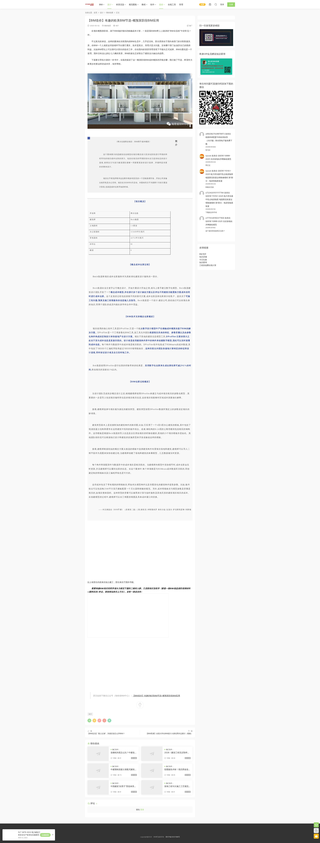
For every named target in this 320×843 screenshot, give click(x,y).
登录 (142, 809)
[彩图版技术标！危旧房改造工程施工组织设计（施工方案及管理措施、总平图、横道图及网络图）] (151, 770)
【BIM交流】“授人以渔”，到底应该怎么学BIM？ (106, 733)
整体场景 (107, 26)
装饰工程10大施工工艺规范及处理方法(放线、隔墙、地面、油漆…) (177, 786)
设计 (109, 4)
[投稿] (210, 4)
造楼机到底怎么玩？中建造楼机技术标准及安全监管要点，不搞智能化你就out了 (124, 752)
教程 (144, 4)
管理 (181, 4)
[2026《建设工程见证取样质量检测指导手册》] (151, 754)
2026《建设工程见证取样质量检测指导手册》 (176, 752)
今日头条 (203, 259)
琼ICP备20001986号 (173, 837)
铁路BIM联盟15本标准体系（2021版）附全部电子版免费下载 (219, 140)
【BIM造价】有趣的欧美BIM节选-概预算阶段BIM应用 (156, 695)
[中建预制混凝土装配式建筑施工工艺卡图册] (98, 770)
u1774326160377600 (215, 218)
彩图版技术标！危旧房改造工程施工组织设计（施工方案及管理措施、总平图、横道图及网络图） (177, 769)
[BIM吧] (89, 4)
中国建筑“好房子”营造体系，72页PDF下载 (123, 786)
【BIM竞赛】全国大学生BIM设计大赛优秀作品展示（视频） (169, 733)
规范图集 (133, 4)
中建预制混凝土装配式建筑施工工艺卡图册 (124, 769)
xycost (208, 155)
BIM (101, 4)
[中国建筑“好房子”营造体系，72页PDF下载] (98, 787)
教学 (90, 714)
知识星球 (203, 262)
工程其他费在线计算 (207, 265)
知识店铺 (203, 257)
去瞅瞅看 (45, 835)
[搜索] (215, 4)
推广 (190, 26)
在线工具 (172, 4)
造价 (161, 4)
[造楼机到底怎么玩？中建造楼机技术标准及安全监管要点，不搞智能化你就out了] (98, 754)
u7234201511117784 (215, 192)
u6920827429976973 (215, 134)
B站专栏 (202, 254)
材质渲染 (120, 4)
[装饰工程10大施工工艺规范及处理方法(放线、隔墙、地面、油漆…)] (151, 787)
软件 (152, 4)
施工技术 (115, 749)
